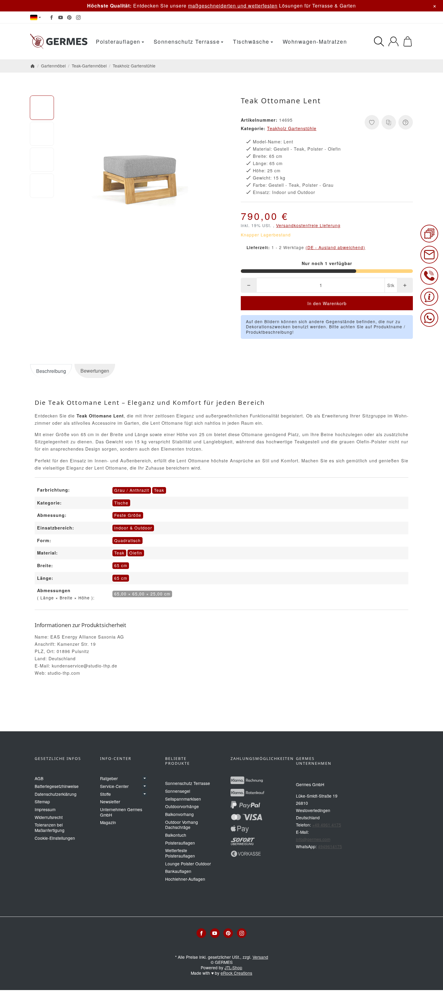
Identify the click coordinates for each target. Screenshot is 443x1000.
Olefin (135, 553)
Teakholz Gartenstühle (291, 128)
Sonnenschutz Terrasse (187, 41)
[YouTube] (60, 17)
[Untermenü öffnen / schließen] (144, 778)
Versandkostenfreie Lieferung (308, 225)
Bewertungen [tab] (94, 370)
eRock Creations (236, 973)
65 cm (120, 565)
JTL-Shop (233, 967)
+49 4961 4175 (326, 825)
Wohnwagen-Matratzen (315, 41)
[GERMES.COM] (58, 42)
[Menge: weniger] (249, 285)
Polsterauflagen (118, 41)
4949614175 (330, 846)
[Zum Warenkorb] (407, 41)
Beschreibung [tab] (51, 370)
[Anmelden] (393, 41)
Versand (260, 957)
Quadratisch (127, 540)
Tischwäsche (251, 41)
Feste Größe (127, 515)
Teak (119, 553)
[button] (42, 107)
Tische (121, 503)
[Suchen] (379, 41)
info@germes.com (313, 839)
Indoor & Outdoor (133, 528)
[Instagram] (78, 17)
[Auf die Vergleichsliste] (389, 122)
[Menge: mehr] (405, 285)
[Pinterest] (69, 17)
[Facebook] (51, 17)
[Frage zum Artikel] (405, 122)
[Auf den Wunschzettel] (372, 122)
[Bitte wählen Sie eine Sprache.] (35, 17)
